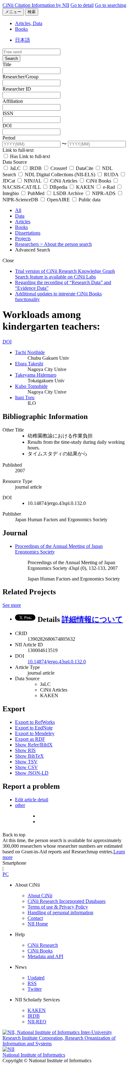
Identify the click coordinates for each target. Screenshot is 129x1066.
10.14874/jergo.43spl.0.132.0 (57, 661)
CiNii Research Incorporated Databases (67, 901)
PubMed (36, 193)
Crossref (58, 168)
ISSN (8, 113)
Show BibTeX (29, 756)
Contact (35, 918)
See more (12, 605)
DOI (7, 125)
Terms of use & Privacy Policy (58, 907)
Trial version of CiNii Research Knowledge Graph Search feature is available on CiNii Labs (65, 273)
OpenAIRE (58, 199)
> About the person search (66, 244)
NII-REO (37, 1021)
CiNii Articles (64, 180)
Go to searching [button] (110, 5)
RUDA (111, 174)
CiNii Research (43, 945)
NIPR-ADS (104, 193)
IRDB (35, 168)
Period (9, 138)
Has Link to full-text (29, 156)
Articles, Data (28, 23)
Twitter (35, 989)
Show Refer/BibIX (34, 744)
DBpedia (58, 187)
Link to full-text (18, 150)
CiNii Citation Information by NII (36, 5)
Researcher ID (17, 89)
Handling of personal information (60, 912)
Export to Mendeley (34, 733)
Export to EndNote (34, 727)
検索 (32, 11)
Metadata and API (45, 956)
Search (11, 58)
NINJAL (33, 180)
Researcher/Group (21, 76)
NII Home (38, 923)
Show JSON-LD (32, 773)
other (20, 805)
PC (6, 874)
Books (21, 29)
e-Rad (109, 187)
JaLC (15, 168)
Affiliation (13, 101)
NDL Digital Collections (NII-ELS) (59, 174)
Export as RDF (30, 739)
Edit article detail (31, 799)
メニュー (13, 11)
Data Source (15, 162)
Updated (36, 977)
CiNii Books (98, 180)
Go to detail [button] (82, 5)
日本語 (22, 40)
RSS (32, 983)
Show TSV (26, 761)
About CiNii (40, 895)
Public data (89, 199)
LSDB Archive (68, 193)
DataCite (85, 168)
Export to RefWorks (35, 722)
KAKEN (85, 187)
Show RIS (25, 750)
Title (7, 64)
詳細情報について (92, 619)
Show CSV (26, 767)
